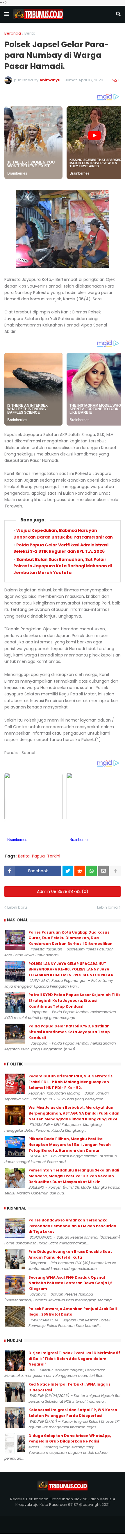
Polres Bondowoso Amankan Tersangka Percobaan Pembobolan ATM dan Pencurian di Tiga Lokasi (72, 1226)
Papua (38, 856)
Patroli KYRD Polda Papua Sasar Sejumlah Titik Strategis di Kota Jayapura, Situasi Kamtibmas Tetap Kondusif (74, 1000)
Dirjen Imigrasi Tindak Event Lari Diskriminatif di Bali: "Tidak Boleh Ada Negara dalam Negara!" (74, 1358)
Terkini (53, 856)
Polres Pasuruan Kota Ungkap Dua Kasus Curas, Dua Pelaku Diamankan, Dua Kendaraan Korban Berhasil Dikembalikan (70, 938)
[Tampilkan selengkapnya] (115, 871)
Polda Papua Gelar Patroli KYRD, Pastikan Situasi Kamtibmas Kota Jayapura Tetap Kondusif (69, 1032)
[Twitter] (68, 871)
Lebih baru (17, 907)
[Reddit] (79, 871)
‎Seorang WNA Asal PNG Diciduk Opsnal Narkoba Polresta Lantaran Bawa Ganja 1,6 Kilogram (70, 1283)
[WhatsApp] (91, 871)
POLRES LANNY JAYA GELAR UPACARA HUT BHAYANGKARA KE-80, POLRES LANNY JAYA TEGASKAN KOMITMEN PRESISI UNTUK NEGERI (71, 969)
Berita (29, 33)
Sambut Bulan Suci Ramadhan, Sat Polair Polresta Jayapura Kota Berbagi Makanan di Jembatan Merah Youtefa (62, 566)
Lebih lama (107, 907)
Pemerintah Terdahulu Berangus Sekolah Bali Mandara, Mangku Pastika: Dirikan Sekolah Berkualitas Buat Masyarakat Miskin (73, 1176)
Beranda (12, 33)
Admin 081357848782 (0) (62, 891)
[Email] (103, 871)
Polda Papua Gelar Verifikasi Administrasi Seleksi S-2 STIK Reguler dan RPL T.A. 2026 (60, 548)
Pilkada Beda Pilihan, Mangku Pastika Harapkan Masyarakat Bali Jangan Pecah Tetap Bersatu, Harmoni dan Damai (69, 1144)
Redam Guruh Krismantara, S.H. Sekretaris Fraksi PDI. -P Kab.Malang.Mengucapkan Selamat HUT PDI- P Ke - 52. (70, 1082)
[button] (6, 14)
